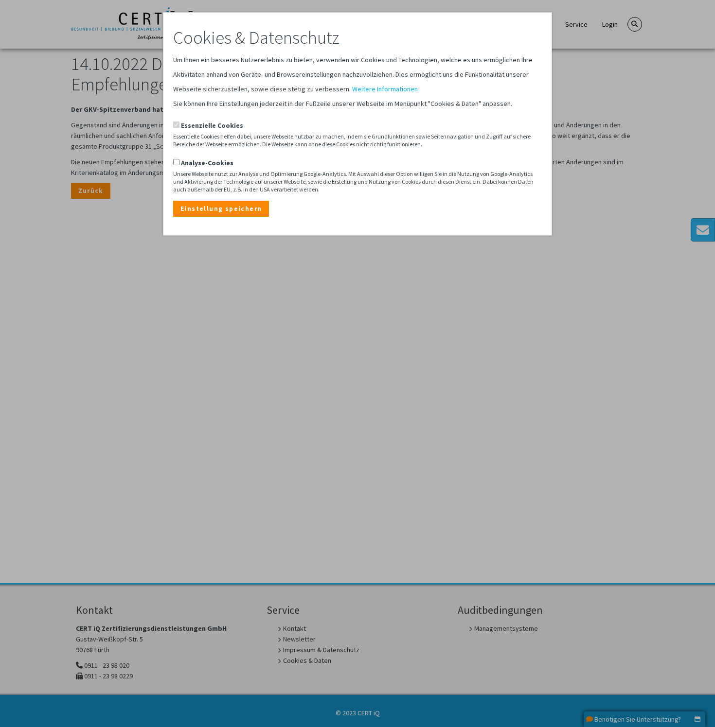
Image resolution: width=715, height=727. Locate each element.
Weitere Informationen (385, 89)
